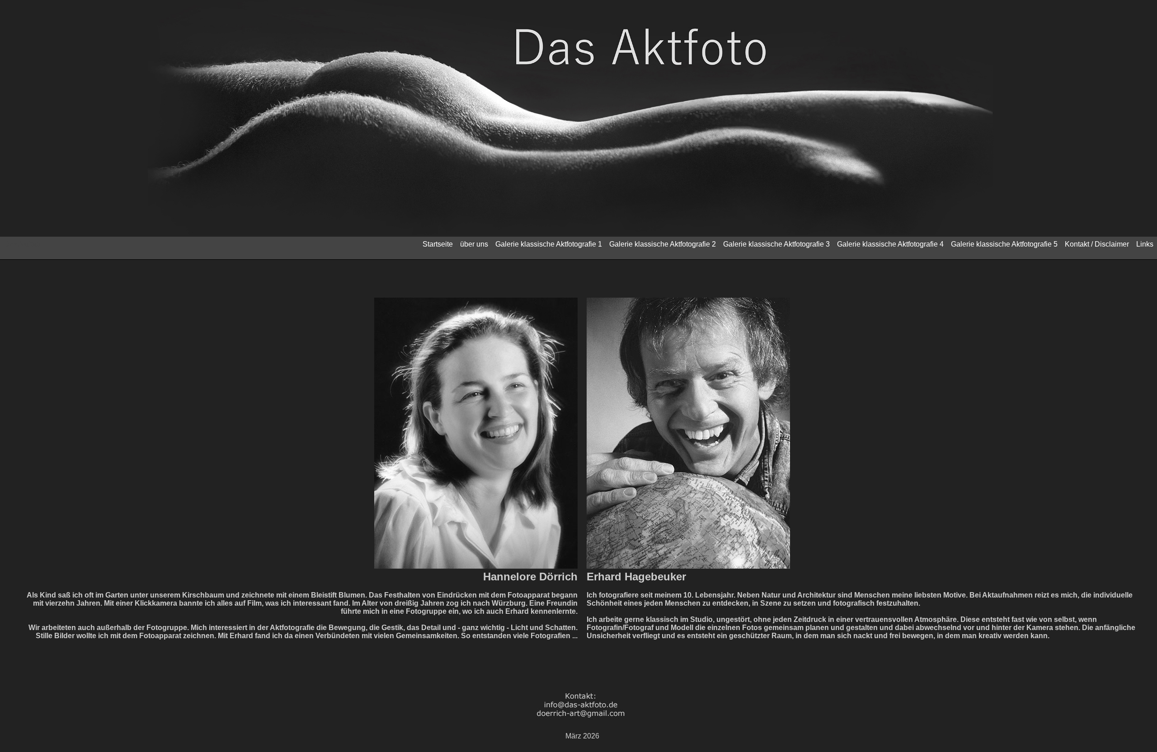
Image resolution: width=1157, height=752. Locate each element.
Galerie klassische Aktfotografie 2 (662, 244)
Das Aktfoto (22, 244)
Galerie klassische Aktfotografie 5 (1004, 244)
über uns (474, 244)
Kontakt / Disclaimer (1097, 244)
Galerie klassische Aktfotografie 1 (548, 244)
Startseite (438, 244)
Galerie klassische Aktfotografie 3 (776, 244)
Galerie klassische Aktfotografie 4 (890, 244)
